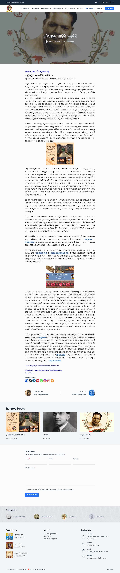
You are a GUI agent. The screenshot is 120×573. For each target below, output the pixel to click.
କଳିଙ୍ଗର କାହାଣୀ (45, 8)
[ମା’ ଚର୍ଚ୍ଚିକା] (9, 545)
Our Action (35, 8)
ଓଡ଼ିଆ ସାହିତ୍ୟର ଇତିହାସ (21, 553)
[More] (52, 380)
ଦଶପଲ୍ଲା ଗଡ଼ (19, 535)
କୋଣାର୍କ (45, 435)
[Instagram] (103, 2)
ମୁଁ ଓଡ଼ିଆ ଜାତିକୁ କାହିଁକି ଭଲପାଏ (15, 435)
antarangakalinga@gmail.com (97, 551)
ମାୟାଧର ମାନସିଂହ (55, 361)
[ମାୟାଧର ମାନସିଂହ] (97, 422)
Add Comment (30, 468)
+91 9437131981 (93, 545)
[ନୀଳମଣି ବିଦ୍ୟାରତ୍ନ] (36, 516)
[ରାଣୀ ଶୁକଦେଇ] (92, 516)
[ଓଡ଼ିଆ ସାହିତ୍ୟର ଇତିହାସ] (9, 554)
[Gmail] (48, 380)
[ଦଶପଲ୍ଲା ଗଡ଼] (9, 536)
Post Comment (32, 494)
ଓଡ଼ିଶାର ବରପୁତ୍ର (57, 8)
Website (75, 459)
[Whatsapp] (41, 380)
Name (27, 459)
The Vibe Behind (24, 8)
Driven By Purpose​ (50, 539)
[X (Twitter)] (110, 2)
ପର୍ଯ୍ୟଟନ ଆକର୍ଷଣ (69, 8)
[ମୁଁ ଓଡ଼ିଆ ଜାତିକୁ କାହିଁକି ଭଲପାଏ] (23, 422)
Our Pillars (47, 536)
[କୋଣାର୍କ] (60, 422)
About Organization (50, 534)
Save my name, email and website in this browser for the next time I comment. (50, 489)
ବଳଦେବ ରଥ (72, 516)
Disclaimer (110, 569)
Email (51, 459)
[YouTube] (106, 2)
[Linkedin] (34, 380)
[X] (30, 380)
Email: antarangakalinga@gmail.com (15, 2)
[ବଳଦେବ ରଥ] (64, 516)
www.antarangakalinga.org (96, 558)
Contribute (109, 8)
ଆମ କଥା (79, 8)
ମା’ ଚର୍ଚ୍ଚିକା (18, 544)
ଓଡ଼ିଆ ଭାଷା (60, 355)
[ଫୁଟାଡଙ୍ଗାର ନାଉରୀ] (9, 516)
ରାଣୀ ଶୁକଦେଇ (101, 516)
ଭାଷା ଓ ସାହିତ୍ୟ (89, 8)
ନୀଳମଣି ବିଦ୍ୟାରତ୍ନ (46, 516)
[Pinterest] (37, 380)
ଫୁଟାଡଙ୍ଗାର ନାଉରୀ (19, 516)
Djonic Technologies (38, 569)
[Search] (113, 2)
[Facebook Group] (99, 2)
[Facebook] (96, 2)
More (98, 8)
